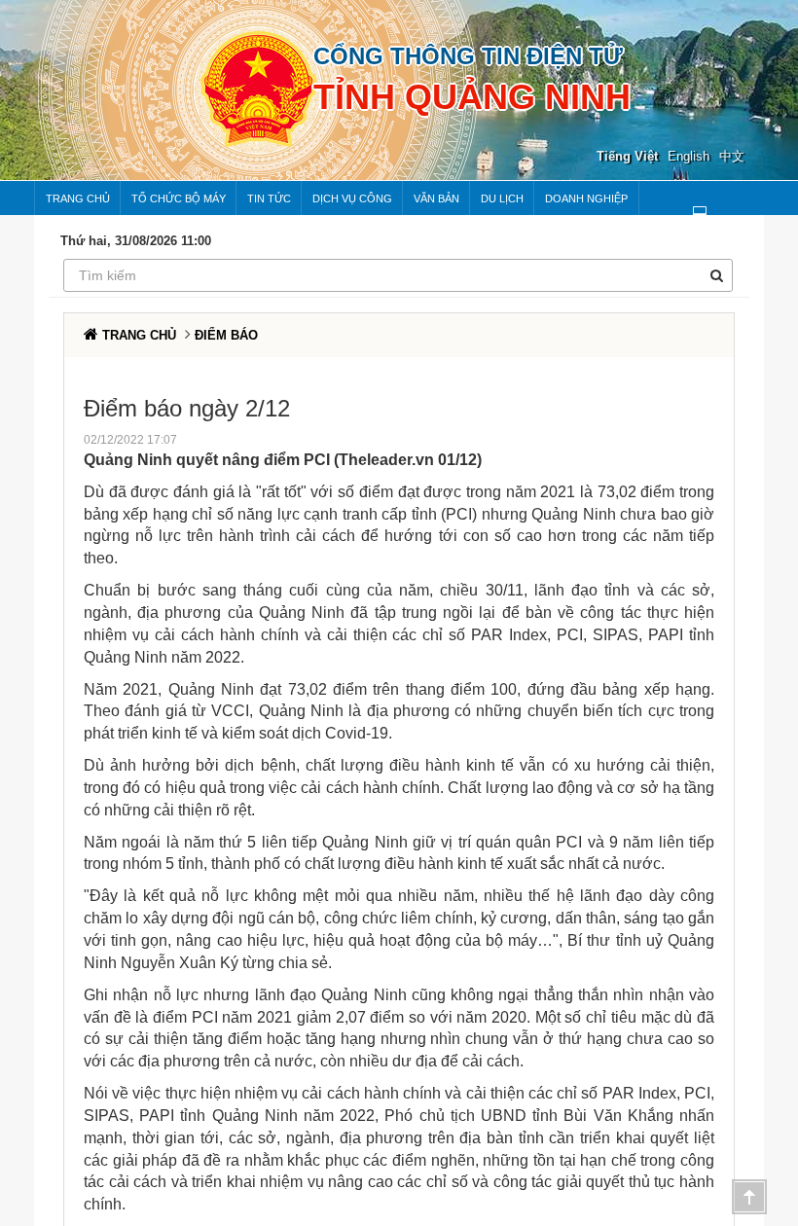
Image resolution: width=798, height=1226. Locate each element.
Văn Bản (436, 198)
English (688, 156)
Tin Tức (269, 198)
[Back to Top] (749, 1196)
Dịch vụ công (352, 198)
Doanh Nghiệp (586, 198)
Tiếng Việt (627, 156)
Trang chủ (78, 198)
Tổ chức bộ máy (178, 198)
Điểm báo (226, 335)
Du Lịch (502, 198)
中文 (731, 156)
